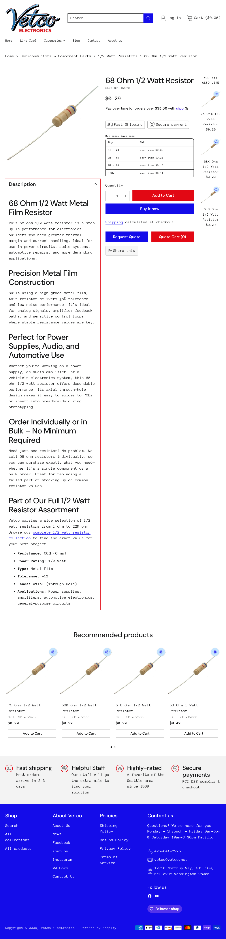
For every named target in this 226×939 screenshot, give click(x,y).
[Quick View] (216, 94)
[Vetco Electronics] (32, 18)
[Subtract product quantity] (110, 196)
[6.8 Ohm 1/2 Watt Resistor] (211, 195)
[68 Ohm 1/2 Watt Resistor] (52, 123)
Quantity (114, 185)
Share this (124, 250)
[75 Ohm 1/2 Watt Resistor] (211, 99)
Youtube (60, 851)
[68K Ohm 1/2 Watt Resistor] (211, 147)
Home (9, 56)
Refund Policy (114, 840)
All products (18, 848)
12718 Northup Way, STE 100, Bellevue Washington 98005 (184, 871)
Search (12, 825)
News (57, 834)
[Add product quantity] (126, 196)
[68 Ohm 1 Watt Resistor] (194, 673)
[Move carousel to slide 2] (114, 747)
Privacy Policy (115, 848)
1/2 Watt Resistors (118, 56)
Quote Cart (172, 236)
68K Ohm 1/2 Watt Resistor (211, 167)
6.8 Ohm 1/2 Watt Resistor (211, 214)
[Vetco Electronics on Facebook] (149, 897)
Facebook (61, 842)
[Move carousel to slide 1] (111, 747)
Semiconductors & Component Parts (56, 56)
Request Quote (126, 236)
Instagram (63, 859)
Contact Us (64, 876)
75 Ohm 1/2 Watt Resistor (211, 119)
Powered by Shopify (99, 928)
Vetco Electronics (58, 928)
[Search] (148, 18)
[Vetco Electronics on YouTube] (156, 897)
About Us (61, 825)
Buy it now (149, 208)
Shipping (114, 222)
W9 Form (60, 868)
